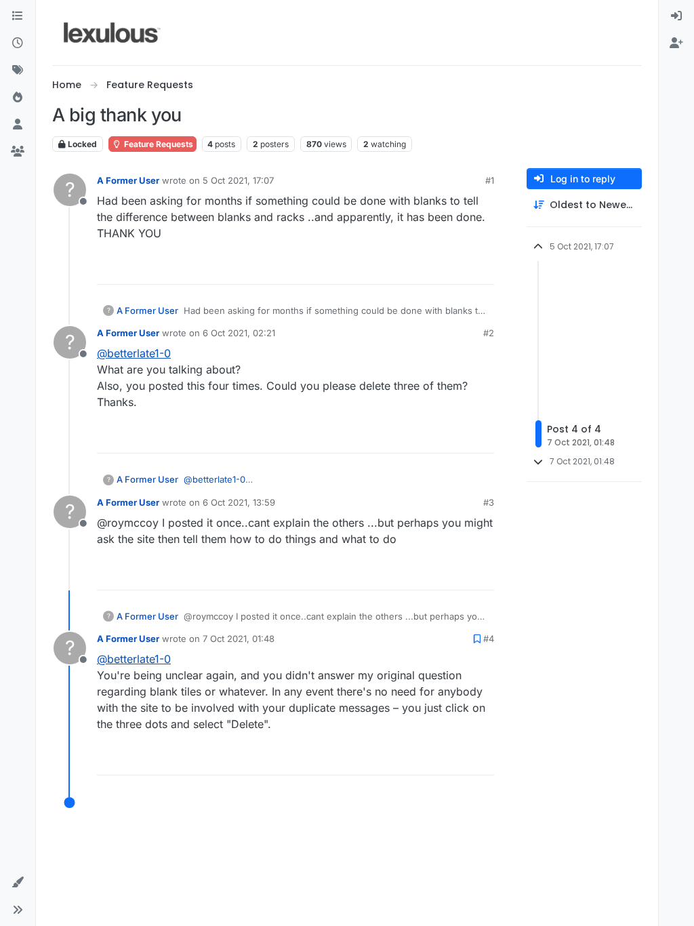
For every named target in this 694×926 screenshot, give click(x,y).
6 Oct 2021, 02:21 (239, 332)
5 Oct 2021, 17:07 (238, 180)
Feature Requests (157, 144)
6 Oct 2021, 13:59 (239, 502)
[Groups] (17, 152)
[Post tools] (482, 268)
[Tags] (17, 70)
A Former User (128, 180)
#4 (488, 638)
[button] (17, 882)
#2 (488, 332)
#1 (489, 180)
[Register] (676, 43)
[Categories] (17, 16)
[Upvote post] (434, 268)
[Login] (676, 16)
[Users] (17, 125)
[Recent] (17, 43)
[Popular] (17, 97)
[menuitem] (676, 16)
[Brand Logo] (112, 32)
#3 (488, 502)
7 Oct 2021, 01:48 (238, 638)
